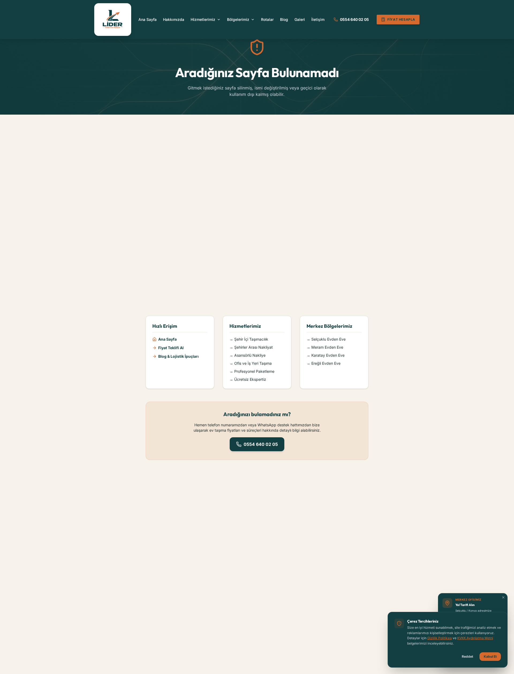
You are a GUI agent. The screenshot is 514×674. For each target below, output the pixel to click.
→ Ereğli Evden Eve (324, 363)
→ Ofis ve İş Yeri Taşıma (250, 363)
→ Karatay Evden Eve (326, 355)
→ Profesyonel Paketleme (251, 371)
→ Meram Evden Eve (325, 347)
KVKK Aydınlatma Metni (475, 638)
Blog (284, 19)
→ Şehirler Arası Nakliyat (251, 347)
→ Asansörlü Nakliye (247, 355)
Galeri (299, 19)
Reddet (467, 656)
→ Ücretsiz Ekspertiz (247, 379)
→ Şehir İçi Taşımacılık (248, 339)
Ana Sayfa (147, 19)
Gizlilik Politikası (439, 638)
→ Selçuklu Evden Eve (326, 339)
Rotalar (267, 19)
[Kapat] (503, 597)
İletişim (317, 19)
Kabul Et (490, 656)
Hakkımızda (173, 19)
